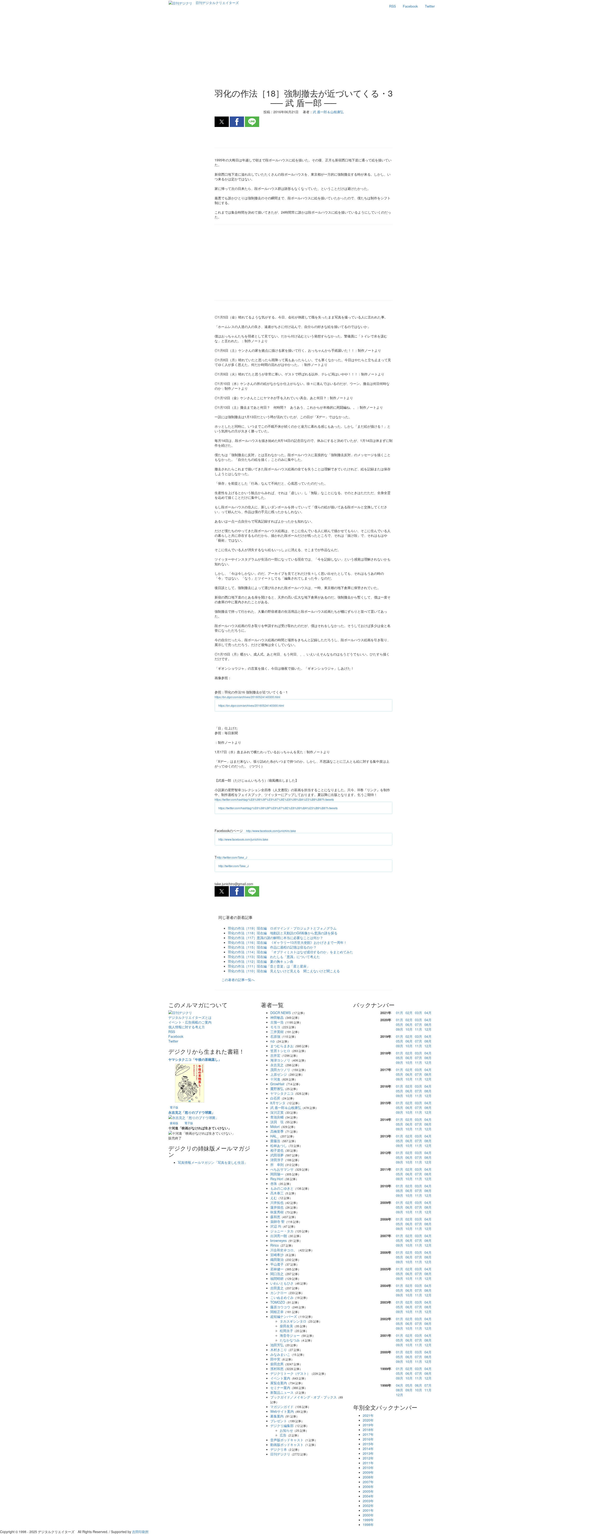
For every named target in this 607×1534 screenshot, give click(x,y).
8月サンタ (277, 1102)
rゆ (272, 1041)
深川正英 (277, 1112)
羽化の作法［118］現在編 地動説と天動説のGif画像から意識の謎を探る (282, 933)
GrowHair (277, 1083)
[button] (222, 122)
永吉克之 (277, 1064)
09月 (399, 1029)
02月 (409, 1012)
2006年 (368, 1486)
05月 (399, 1024)
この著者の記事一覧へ (238, 979)
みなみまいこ (280, 1354)
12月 (428, 1029)
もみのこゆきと (282, 1188)
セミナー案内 (280, 1387)
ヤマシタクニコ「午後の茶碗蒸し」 (194, 1059)
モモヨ (275, 1026)
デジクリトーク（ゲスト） (290, 1373)
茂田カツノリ (280, 1069)
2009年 (368, 1472)
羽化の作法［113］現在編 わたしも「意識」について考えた (274, 956)
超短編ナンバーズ (283, 1316)
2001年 (368, 1510)
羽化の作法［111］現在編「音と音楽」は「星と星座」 (269, 966)
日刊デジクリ (280, 1454)
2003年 (368, 1500)
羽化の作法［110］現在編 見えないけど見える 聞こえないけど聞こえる (284, 970)
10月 (409, 1029)
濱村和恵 (277, 1368)
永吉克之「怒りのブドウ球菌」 (191, 1112)
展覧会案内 (278, 1382)
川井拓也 (277, 1202)
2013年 (368, 1453)
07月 (418, 1024)
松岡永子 (286, 1330)
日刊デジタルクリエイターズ (217, 2)
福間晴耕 (277, 1278)
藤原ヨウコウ (280, 1307)
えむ (273, 1197)
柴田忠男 (277, 1363)
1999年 (368, 1519)
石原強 (275, 1036)
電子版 (174, 1107)
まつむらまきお (282, 1045)
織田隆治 (277, 1259)
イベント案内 (280, 1378)
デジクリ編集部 (282, 1425)
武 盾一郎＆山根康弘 (285, 1107)
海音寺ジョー (290, 1335)
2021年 (368, 1415)
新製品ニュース (282, 1392)
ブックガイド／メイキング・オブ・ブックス (303, 1397)
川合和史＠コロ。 (283, 1250)
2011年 (368, 1462)
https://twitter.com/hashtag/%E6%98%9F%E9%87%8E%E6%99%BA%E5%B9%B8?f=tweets (274, 799)
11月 (418, 1029)
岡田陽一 (277, 1174)
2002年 (368, 1505)
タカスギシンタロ (293, 1321)
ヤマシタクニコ (282, 1093)
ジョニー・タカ (282, 1231)
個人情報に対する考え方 (186, 1026)
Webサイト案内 (282, 1411)
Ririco (274, 1245)
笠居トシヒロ (280, 1050)
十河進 (275, 1079)
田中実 (275, 1359)
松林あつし (278, 1145)
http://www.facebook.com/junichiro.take (271, 831)
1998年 (368, 1524)
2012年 (368, 1458)
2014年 (368, 1448)
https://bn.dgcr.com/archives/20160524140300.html (247, 697)
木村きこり (278, 1349)
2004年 (368, 1496)
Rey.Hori (276, 1178)
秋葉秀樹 (277, 1212)
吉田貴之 (277, 1288)
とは (190, 1017)
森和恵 (275, 1216)
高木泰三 (277, 1193)
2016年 (368, 1439)
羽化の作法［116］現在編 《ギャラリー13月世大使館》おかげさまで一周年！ (287, 942)
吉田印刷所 (140, 1531)
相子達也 (277, 1150)
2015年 (368, 1443)
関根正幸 (277, 1311)
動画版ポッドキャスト (287, 1444)
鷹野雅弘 (277, 1088)
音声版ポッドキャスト (287, 1439)
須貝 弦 (277, 1121)
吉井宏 (275, 1055)
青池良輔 (277, 1117)
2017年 (368, 1434)
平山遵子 (277, 1264)
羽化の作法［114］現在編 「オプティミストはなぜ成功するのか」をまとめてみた (290, 951)
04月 (428, 1012)
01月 (399, 1012)
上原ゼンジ (278, 1074)
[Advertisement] (304, 50)
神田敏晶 (277, 1017)
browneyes (278, 1240)
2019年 (368, 1424)
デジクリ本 (278, 1449)
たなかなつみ (290, 1340)
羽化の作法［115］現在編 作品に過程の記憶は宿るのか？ (272, 947)
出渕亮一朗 (278, 1235)
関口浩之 (277, 1273)
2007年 (368, 1481)
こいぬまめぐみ (282, 1297)
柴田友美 (286, 1326)
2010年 (368, 1467)
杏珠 (273, 1183)
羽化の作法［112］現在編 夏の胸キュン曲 (260, 961)
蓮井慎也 (277, 1207)
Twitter (430, 6)
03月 (418, 1012)
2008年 (368, 1477)
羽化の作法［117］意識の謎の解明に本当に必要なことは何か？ (275, 937)
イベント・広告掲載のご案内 (190, 1022)
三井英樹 (277, 1031)
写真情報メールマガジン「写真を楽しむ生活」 (213, 1162)
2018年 (368, 1429)
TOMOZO (277, 1302)
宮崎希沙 (277, 1254)
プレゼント (278, 1420)
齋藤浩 (275, 1140)
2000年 (368, 1515)
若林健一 (277, 1269)
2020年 (368, 1420)
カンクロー (278, 1292)
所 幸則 (277, 1164)
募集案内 (277, 1416)
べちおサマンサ (282, 1169)
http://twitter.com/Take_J (232, 857)
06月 (409, 1024)
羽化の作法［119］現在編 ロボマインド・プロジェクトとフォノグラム (282, 928)
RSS (392, 6)
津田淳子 (277, 1159)
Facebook (410, 6)
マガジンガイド (282, 1406)
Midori (275, 1126)
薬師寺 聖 (277, 1221)
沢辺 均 (275, 1226)
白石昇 (275, 1098)
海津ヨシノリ (280, 1060)
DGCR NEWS (280, 1012)
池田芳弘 (277, 1344)
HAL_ (274, 1136)
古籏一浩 (277, 1022)
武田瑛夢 (277, 1155)
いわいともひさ (282, 1283)
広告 (283, 1435)
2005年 (368, 1491)
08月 (428, 1024)
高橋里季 (277, 1131)
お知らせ (286, 1430)
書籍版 (174, 1123)
